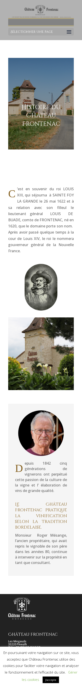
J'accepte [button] (50, 680)
